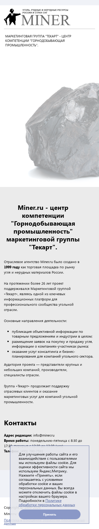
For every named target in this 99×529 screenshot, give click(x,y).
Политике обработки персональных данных (47, 502)
